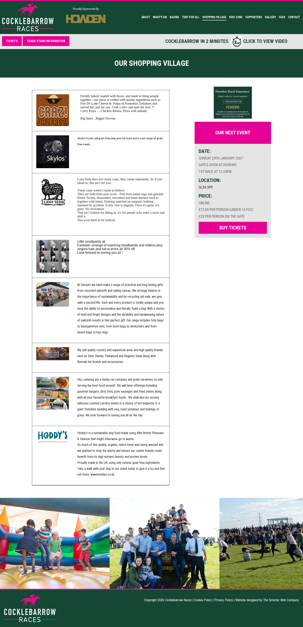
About (145, 17)
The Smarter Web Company (281, 600)
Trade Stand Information (46, 41)
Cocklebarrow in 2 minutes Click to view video (226, 41)
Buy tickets (233, 228)
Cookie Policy (203, 600)
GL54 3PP (206, 187)
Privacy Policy (223, 600)
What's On (160, 17)
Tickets (12, 41)
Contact (294, 17)
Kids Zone (235, 17)
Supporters (253, 17)
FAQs (282, 17)
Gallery (270, 17)
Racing (174, 17)
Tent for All (190, 17)
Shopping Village (214, 17)
